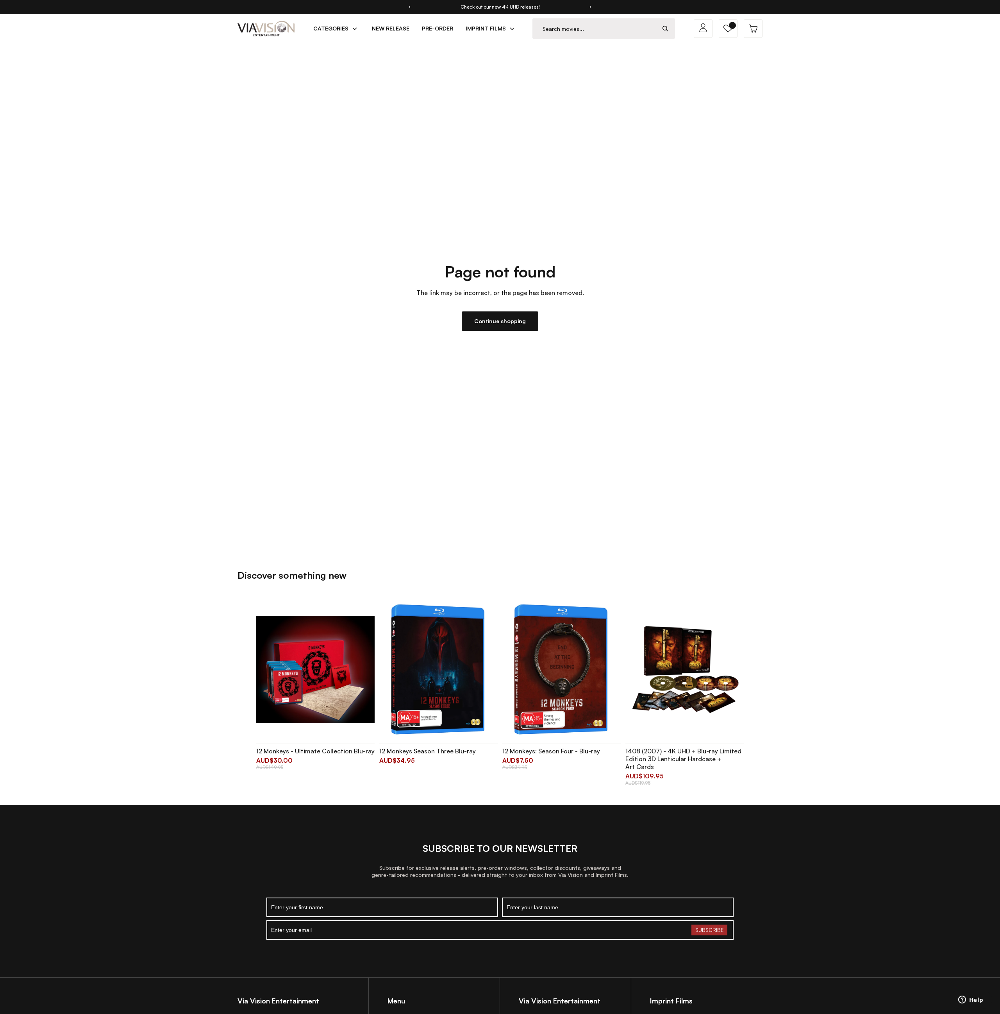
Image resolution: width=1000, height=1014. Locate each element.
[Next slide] (591, 7)
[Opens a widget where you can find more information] (970, 1000)
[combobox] (594, 29)
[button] (728, 28)
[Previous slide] (409, 7)
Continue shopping (500, 321)
